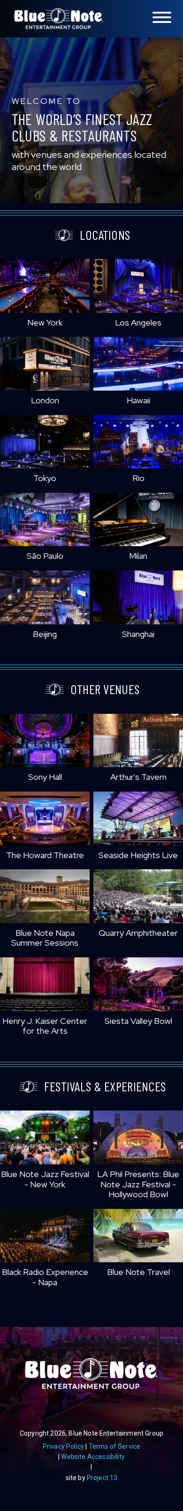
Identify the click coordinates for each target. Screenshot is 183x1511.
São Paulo (45, 555)
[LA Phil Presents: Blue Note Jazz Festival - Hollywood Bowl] (138, 1137)
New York (44, 322)
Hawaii (138, 400)
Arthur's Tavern (138, 776)
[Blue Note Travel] (138, 1236)
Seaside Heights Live (138, 855)
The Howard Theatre (45, 855)
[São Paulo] (45, 520)
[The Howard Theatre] (45, 818)
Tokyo (44, 478)
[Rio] (138, 442)
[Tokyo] (45, 442)
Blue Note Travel (138, 1272)
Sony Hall (45, 776)
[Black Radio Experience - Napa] (45, 1236)
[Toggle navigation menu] (161, 18)
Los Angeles (138, 322)
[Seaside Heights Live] (138, 818)
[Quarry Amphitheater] (138, 896)
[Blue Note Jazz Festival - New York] (45, 1137)
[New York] (45, 286)
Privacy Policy (63, 1446)
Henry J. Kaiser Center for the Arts (44, 1026)
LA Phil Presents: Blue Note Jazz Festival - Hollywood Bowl (138, 1184)
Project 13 (102, 1477)
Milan (138, 555)
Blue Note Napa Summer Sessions (44, 937)
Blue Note (59, 18)
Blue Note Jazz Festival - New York (45, 1179)
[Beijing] (45, 597)
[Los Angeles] (138, 286)
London (45, 400)
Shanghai (138, 634)
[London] (45, 364)
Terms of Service (115, 1446)
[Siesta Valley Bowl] (138, 984)
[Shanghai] (138, 597)
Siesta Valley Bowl (138, 1020)
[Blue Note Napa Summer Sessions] (45, 896)
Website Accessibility (92, 1456)
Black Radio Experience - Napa (45, 1277)
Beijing (45, 634)
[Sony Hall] (45, 741)
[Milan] (138, 520)
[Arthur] (138, 741)
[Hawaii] (138, 364)
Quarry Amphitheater (138, 932)
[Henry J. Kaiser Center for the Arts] (45, 984)
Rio (138, 478)
